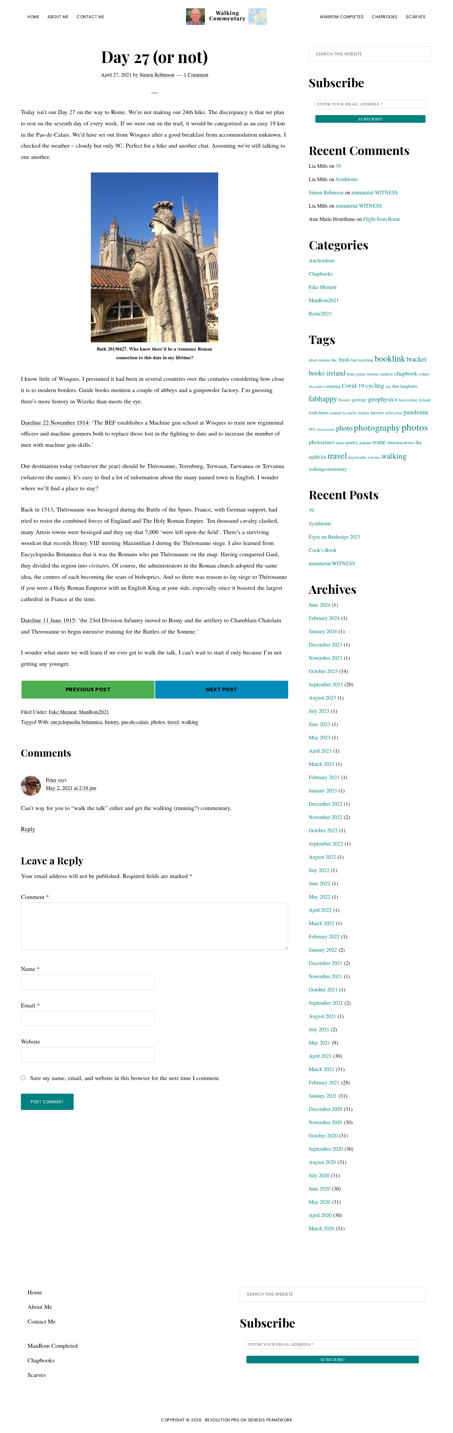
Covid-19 (353, 385)
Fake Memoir (62, 711)
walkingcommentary (328, 469)
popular (365, 442)
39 (338, 165)
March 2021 (321, 1068)
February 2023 (324, 777)
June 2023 (319, 723)
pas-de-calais (134, 721)
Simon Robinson (326, 192)
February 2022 (324, 936)
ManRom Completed (53, 1345)
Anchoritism (322, 260)
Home (35, 1292)
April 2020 (320, 1214)
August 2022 (322, 856)
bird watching (362, 360)
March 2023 (321, 763)
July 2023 (319, 710)
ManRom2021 (94, 711)
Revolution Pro (222, 1420)
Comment (35, 897)
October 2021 (323, 989)
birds (344, 359)
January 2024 (323, 631)
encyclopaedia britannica (76, 721)
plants (340, 442)
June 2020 (319, 1188)
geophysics (383, 398)
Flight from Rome (381, 218)
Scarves (37, 1375)
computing (332, 386)
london (363, 412)
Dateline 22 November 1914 (55, 422)
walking (189, 721)
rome (379, 442)
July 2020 (319, 1175)
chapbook (406, 373)
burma (372, 374)
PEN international (322, 429)
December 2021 (325, 962)
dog (388, 386)
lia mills (349, 413)
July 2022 (319, 869)
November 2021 (325, 976)
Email (30, 1005)
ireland (424, 399)
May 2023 (319, 737)
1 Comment (196, 74)
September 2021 (326, 1002)
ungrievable (357, 457)
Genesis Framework (270, 1420)
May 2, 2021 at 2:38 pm (71, 787)
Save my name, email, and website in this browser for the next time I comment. (125, 1078)
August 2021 (322, 1015)
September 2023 (326, 684)
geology (359, 399)
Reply (28, 829)
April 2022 (320, 909)
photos (158, 721)
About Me (40, 1307)
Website (30, 1041)
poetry (352, 442)
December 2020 (325, 1108)
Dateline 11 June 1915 (48, 620)
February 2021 (324, 1082)
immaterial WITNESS (375, 192)
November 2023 (325, 657)
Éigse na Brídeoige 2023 (334, 536)
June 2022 (319, 883)
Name (30, 969)
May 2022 (319, 896)
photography (377, 427)
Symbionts (347, 178)
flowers (345, 399)
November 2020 (325, 1122)
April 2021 (320, 1055)
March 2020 (321, 1228)
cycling (374, 385)
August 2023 (322, 697)
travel (173, 721)
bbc (334, 360)
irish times (318, 412)
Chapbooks (321, 273)
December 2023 (325, 644)
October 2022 (323, 830)
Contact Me (42, 1321)
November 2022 (325, 816)
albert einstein (319, 360)
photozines (322, 442)
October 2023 (323, 670)
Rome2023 (320, 313)
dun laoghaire (405, 386)
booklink (390, 358)
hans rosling (408, 399)
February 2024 (324, 617)
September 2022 (326, 843)
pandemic (416, 411)
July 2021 (319, 1029)
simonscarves (400, 442)
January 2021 (323, 1095)
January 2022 (323, 949)
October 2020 (323, 1135)
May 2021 (319, 1042)
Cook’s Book (323, 549)
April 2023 (320, 750)
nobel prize (393, 412)
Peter (51, 779)
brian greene (356, 373)
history (112, 721)
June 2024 (319, 604)
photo (344, 428)
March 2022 (321, 923)
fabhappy (323, 398)
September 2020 (326, 1148)
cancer (386, 373)
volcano (374, 457)
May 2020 (319, 1201)
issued (335, 413)
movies (377, 412)
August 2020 (322, 1161)
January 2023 (323, 790)
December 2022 (325, 803)
